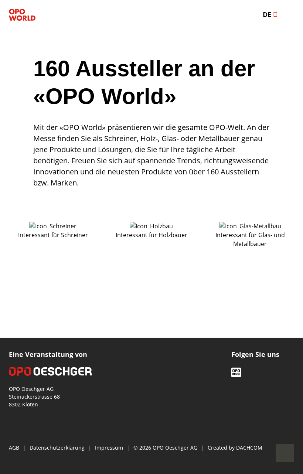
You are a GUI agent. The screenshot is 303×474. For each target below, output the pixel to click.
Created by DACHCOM (235, 447)
